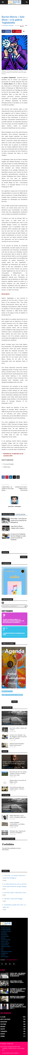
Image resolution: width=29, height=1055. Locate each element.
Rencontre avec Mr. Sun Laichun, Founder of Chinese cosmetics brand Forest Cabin (18, 773)
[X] (13, 964)
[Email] (14, 477)
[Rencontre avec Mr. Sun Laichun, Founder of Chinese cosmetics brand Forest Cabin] (5, 773)
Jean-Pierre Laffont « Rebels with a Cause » (15, 892)
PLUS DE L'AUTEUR (20, 514)
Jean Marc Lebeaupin (8, 25)
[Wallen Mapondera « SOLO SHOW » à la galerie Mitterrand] (5, 817)
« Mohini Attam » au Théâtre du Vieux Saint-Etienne (8, 488)
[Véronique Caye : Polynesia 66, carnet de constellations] (5, 832)
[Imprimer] (18, 477)
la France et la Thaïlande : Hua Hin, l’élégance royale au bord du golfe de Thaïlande (18, 736)
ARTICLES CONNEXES (8, 514)
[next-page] (5, 544)
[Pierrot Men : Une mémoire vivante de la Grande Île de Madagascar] (6, 520)
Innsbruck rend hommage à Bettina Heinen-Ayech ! (17, 744)
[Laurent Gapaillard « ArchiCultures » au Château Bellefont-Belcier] (5, 824)
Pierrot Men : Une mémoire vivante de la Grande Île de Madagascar (18, 520)
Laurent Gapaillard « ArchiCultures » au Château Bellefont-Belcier (17, 824)
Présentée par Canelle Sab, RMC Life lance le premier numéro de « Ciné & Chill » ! (18, 1006)
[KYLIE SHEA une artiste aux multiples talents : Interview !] (5, 789)
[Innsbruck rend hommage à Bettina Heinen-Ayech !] (5, 745)
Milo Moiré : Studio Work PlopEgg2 (13, 898)
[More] (23, 31)
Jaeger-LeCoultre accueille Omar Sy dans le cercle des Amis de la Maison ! (14, 763)
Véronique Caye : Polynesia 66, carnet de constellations (18, 831)
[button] (2, 2)
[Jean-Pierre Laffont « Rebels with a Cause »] (6, 528)
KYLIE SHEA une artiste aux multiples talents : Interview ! (17, 788)
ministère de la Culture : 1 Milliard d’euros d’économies (21, 488)
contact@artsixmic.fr (12, 960)
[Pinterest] (7, 477)
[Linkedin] (10, 477)
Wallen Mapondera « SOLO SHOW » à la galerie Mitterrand (18, 816)
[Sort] (3, 603)
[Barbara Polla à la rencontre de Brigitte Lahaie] (5, 782)
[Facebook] (3, 477)
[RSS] (9, 964)
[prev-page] (3, 544)
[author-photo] (14, 504)
